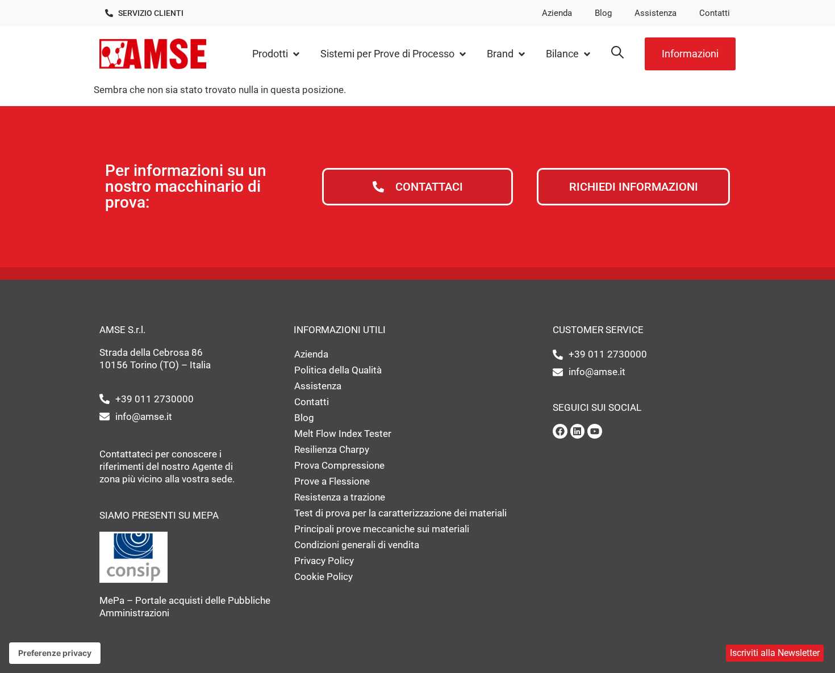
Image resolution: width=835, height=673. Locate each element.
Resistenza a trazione (339, 497)
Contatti (714, 13)
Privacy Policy (324, 560)
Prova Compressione (339, 465)
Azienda (557, 13)
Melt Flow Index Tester (342, 433)
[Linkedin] (577, 431)
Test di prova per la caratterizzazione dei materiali (400, 513)
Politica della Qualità (338, 370)
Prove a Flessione (332, 481)
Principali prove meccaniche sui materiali (381, 529)
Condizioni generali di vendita (356, 544)
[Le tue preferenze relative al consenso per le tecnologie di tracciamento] (55, 653)
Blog (603, 13)
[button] (277, 54)
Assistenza (655, 13)
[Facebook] (560, 431)
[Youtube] (594, 431)
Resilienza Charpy (331, 449)
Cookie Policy (323, 576)
